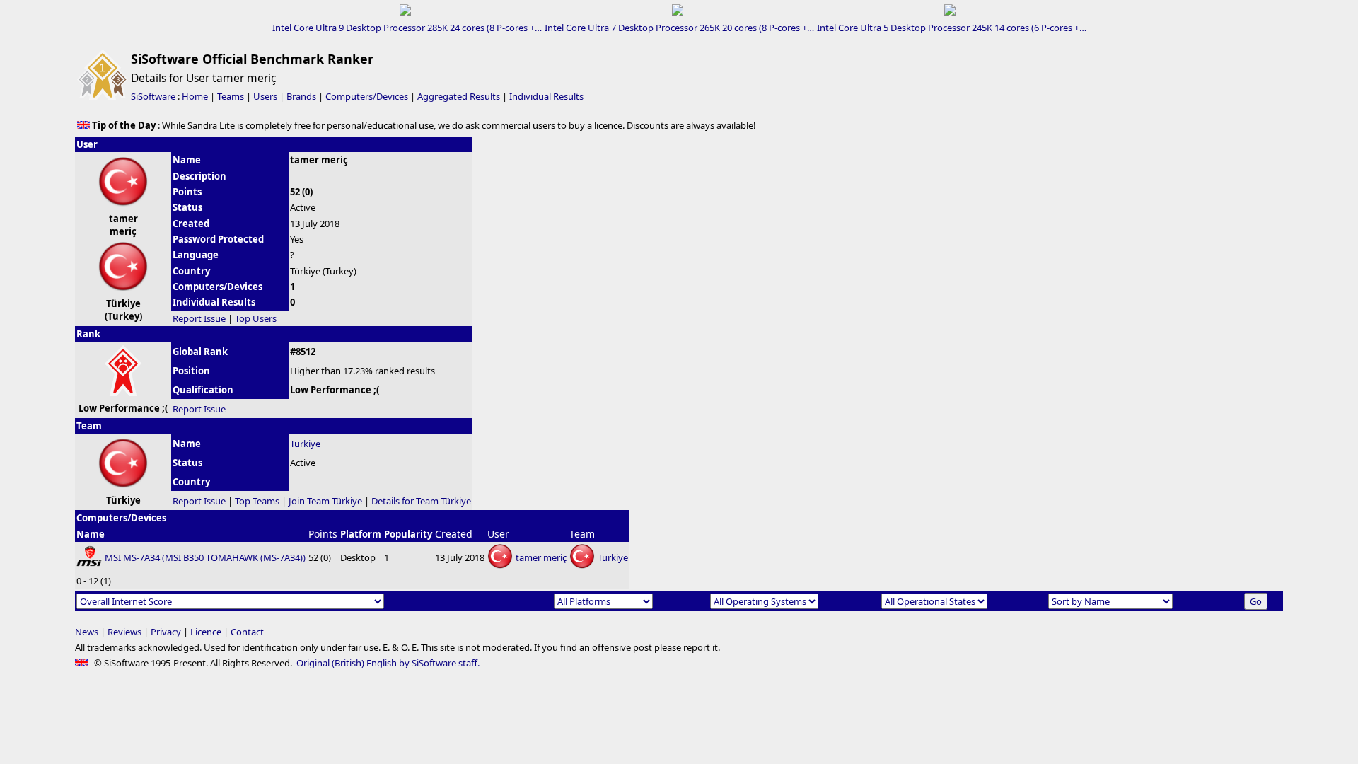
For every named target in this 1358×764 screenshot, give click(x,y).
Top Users (256, 318)
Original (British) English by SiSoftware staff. (388, 662)
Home (195, 96)
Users (265, 96)
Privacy (166, 631)
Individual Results (546, 96)
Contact (247, 631)
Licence (205, 631)
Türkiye (305, 443)
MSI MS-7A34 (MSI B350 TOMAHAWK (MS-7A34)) (205, 557)
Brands (301, 96)
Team (582, 533)
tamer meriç (541, 557)
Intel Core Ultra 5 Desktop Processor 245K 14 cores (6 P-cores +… (951, 27)
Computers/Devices (366, 96)
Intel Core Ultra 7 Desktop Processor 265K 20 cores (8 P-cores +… (679, 27)
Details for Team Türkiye (421, 500)
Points (322, 533)
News (86, 631)
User (498, 533)
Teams (230, 96)
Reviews (124, 631)
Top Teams (257, 500)
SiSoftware (153, 96)
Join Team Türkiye (325, 500)
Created (453, 533)
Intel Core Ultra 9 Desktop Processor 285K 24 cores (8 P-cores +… (407, 27)
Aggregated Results (458, 96)
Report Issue (199, 318)
